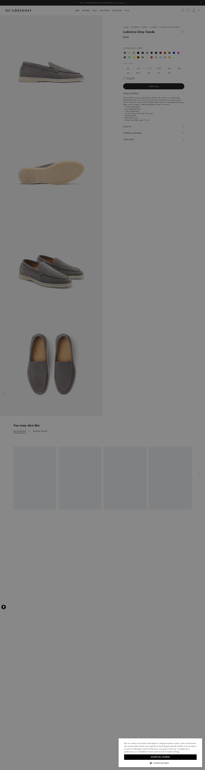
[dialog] (102, 385)
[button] (160, 763)
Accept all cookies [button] (160, 757)
